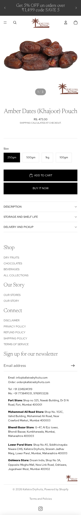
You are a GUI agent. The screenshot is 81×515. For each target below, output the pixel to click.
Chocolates (13, 263)
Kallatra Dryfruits (33, 489)
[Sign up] (72, 365)
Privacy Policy (15, 326)
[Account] (66, 22)
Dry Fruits (11, 257)
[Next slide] (76, 8)
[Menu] (5, 22)
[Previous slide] (5, 8)
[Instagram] (40, 508)
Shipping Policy (15, 338)
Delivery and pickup (19, 227)
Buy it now (41, 188)
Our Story (11, 301)
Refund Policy (14, 332)
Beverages (11, 269)
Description (13, 207)
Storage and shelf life (21, 217)
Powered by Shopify (56, 489)
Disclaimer (12, 320)
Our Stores (12, 295)
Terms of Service (16, 344)
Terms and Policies (40, 499)
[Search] (15, 22)
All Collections (16, 275)
